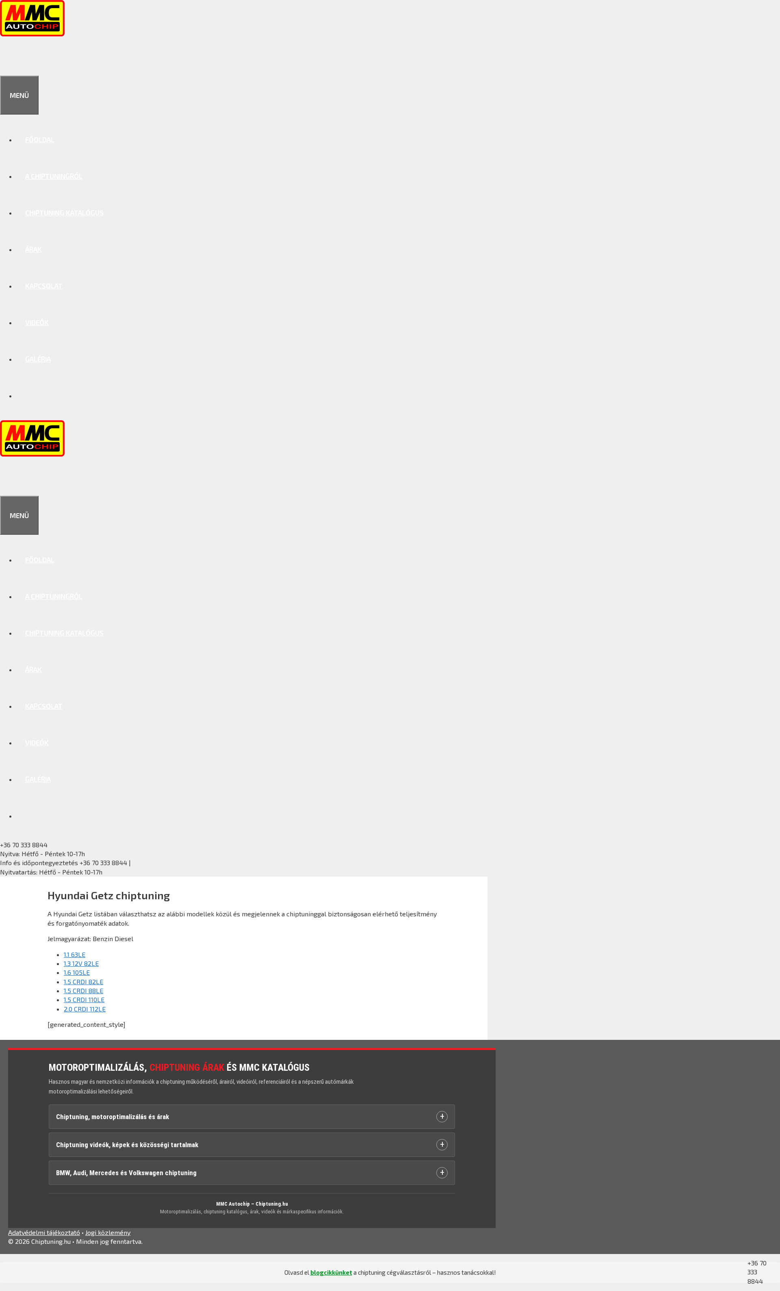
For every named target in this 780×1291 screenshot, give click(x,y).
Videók (37, 322)
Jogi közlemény (107, 1232)
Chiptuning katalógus (64, 212)
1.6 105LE (77, 972)
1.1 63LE (74, 954)
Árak (33, 249)
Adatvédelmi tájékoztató (44, 1232)
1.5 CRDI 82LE (83, 981)
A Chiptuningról (53, 176)
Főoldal (39, 139)
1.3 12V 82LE (81, 963)
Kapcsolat (44, 286)
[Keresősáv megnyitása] (9, 57)
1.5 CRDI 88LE (83, 990)
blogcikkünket (331, 1272)
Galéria (38, 359)
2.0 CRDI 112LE (85, 1009)
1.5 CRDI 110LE (84, 999)
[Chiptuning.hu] (32, 34)
